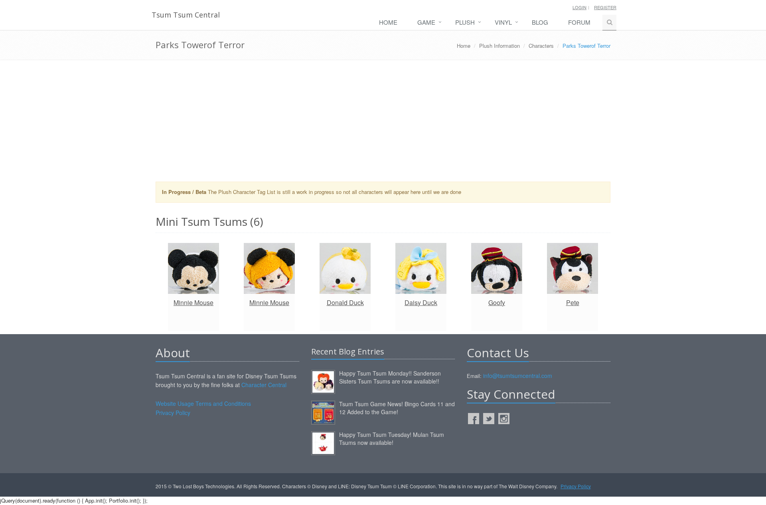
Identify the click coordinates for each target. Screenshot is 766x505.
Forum (579, 22)
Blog (540, 22)
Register (605, 7)
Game (426, 22)
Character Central (263, 385)
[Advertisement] (383, 124)
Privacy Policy (173, 413)
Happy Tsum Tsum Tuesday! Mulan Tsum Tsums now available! (391, 438)
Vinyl (503, 22)
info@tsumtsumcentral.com (517, 376)
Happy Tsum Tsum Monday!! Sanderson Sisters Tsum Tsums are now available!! (390, 377)
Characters (541, 45)
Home (388, 22)
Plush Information (499, 45)
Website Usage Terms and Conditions (203, 403)
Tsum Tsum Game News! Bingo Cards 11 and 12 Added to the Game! (397, 408)
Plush (465, 22)
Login (579, 7)
